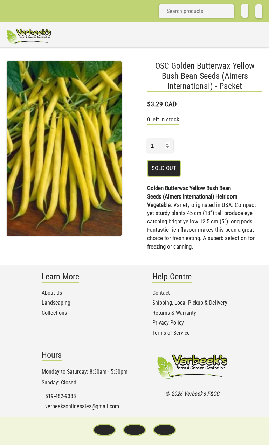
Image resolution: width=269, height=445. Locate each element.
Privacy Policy (168, 323)
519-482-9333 (60, 396)
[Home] (244, 11)
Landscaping (56, 303)
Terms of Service (171, 333)
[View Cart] (258, 11)
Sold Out (164, 168)
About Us (52, 293)
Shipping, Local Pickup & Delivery (189, 303)
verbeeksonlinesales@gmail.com (82, 406)
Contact (161, 293)
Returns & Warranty (174, 313)
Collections (54, 313)
